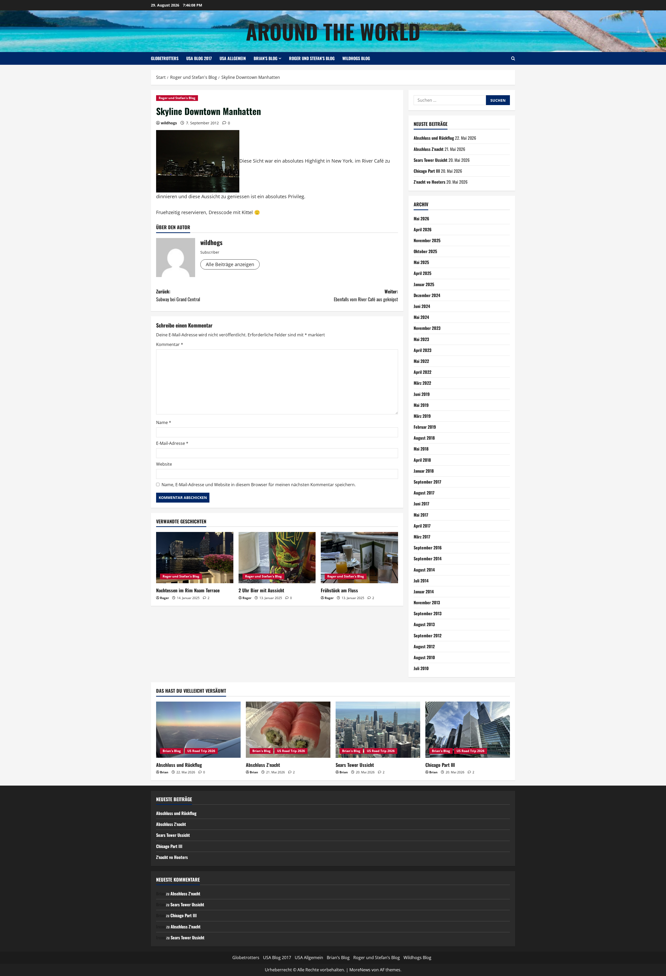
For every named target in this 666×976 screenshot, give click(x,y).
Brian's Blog (172, 751)
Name (163, 422)
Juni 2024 (422, 306)
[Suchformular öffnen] (513, 58)
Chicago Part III (427, 171)
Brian (164, 772)
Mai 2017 (421, 515)
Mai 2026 (421, 218)
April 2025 (422, 273)
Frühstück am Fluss (339, 590)
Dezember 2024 (427, 295)
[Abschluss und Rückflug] (198, 730)
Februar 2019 (425, 427)
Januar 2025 (424, 284)
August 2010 (424, 657)
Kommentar (169, 344)
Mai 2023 (421, 339)
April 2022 (422, 372)
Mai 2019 (421, 405)
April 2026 (423, 229)
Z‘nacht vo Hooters (429, 182)
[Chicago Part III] (467, 730)
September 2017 (427, 482)
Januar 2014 (424, 591)
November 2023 (427, 328)
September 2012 (427, 635)
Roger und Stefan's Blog (177, 98)
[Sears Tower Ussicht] (378, 730)
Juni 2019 (422, 394)
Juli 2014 (421, 580)
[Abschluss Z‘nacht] (288, 730)
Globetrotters (164, 58)
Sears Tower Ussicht (430, 160)
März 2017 (422, 537)
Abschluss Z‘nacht (429, 149)
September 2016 (428, 547)
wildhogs (169, 122)
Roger (164, 598)
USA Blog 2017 (199, 58)
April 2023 (422, 350)
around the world (333, 31)
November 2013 (427, 602)
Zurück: (178, 295)
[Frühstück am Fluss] (359, 557)
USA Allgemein (233, 58)
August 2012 (424, 646)
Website (164, 464)
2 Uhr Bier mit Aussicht (261, 590)
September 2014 (427, 558)
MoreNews (359, 970)
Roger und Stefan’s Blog (312, 58)
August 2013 (424, 624)
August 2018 (424, 438)
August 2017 (424, 493)
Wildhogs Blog (356, 58)
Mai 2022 (421, 361)
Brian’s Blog (265, 58)
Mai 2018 (421, 449)
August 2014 (424, 570)
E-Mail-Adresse (172, 443)
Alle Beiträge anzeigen (230, 264)
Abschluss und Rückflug (434, 138)
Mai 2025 (421, 262)
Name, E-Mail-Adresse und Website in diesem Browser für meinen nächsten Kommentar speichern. (259, 484)
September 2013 (427, 613)
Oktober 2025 (425, 251)
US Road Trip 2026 (201, 751)
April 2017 (422, 526)
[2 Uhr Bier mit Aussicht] (277, 557)
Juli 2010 (421, 668)
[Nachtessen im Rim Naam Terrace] (194, 557)
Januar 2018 (424, 471)
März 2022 (422, 383)
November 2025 (427, 240)
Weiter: (366, 295)
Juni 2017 (421, 503)
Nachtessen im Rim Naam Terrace (188, 590)
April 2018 (422, 460)
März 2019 (422, 416)
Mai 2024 (421, 317)
